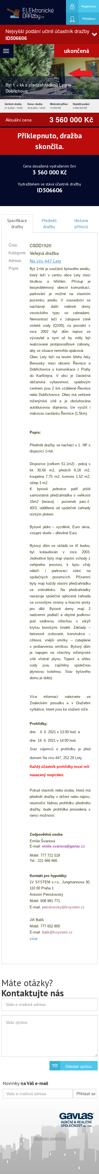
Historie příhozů (81, 223)
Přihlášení (88, 18)
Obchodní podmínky (50, 1138)
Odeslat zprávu (78, 1066)
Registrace (88, 6)
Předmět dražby (49, 223)
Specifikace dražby (17, 223)
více (34, 938)
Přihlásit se (85, 1093)
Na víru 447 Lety (45, 261)
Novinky (25, 1083)
